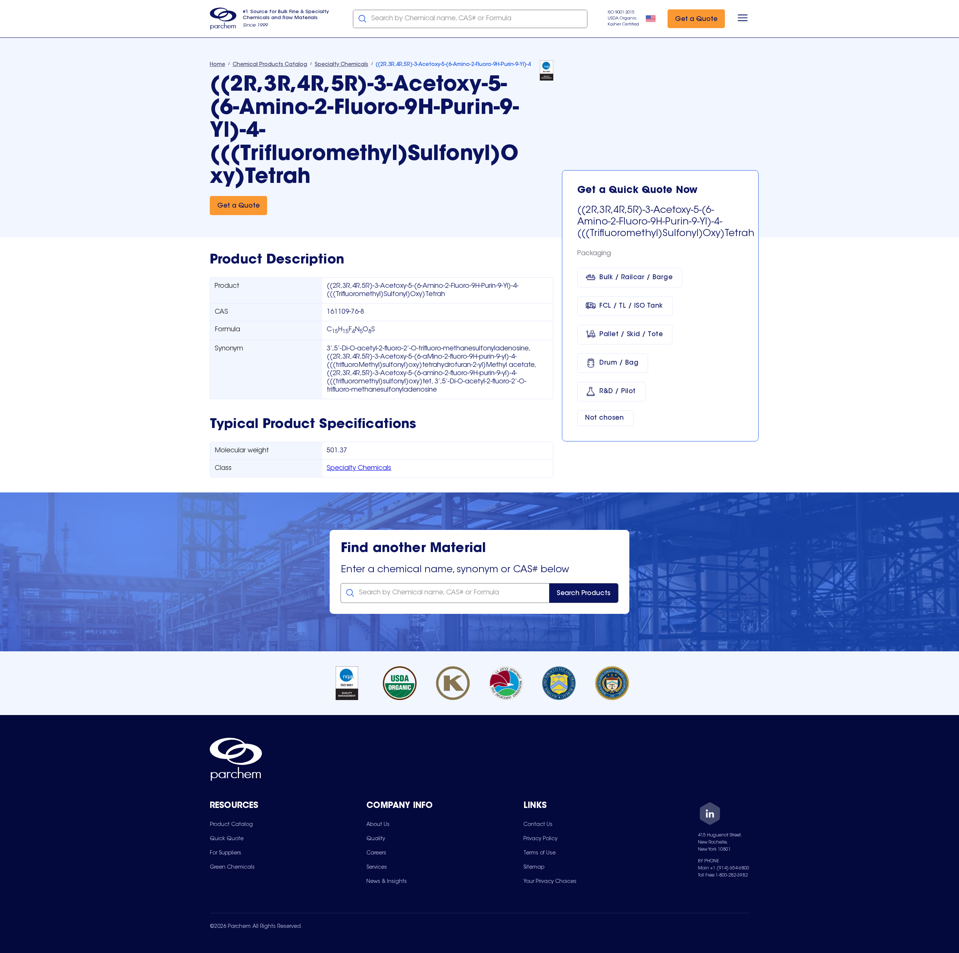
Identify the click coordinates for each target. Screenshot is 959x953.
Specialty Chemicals (359, 468)
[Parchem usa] (223, 18)
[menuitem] (231, 824)
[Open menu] (742, 18)
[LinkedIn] (710, 815)
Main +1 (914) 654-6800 (723, 868)
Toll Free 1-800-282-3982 (723, 875)
